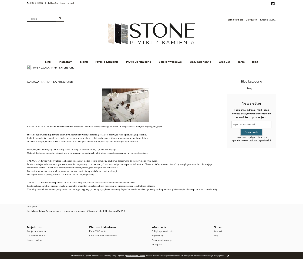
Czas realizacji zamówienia (103, 235)
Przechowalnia (34, 240)
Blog (216, 235)
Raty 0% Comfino (98, 231)
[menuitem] (48, 61)
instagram (157, 244)
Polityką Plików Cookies (135, 255)
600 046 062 (36, 3)
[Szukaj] (60, 19)
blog (249, 88)
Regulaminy (157, 235)
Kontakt (218, 231)
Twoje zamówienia (36, 231)
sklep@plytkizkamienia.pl (61, 3)
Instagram (32, 206)
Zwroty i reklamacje (162, 240)
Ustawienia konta (36, 235)
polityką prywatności (260, 140)
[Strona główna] (151, 33)
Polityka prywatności (162, 231)
